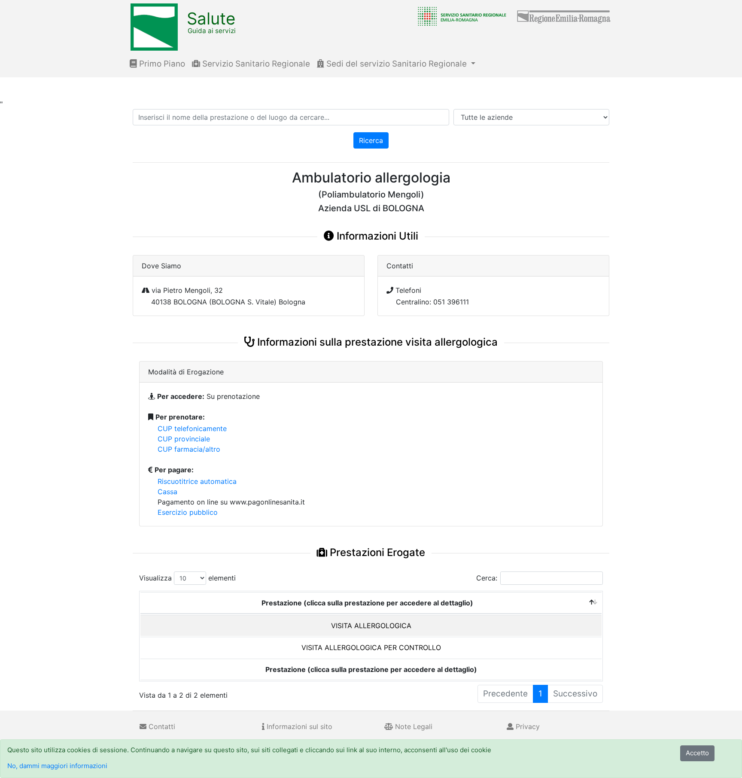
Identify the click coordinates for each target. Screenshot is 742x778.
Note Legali (412, 726)
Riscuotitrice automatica (197, 481)
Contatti (160, 726)
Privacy (527, 726)
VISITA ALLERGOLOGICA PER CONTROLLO (371, 647)
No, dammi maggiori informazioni (57, 766)
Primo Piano (161, 64)
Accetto (697, 753)
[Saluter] (460, 16)
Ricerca (371, 140)
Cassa (167, 491)
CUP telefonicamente (192, 428)
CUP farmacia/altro (189, 449)
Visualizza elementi (187, 578)
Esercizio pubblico (188, 512)
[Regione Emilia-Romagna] (564, 16)
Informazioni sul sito (298, 726)
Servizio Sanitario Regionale (255, 64)
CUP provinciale (184, 439)
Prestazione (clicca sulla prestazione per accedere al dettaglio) (367, 603)
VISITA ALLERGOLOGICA (371, 625)
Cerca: (486, 578)
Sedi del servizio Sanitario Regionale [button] (396, 64)
